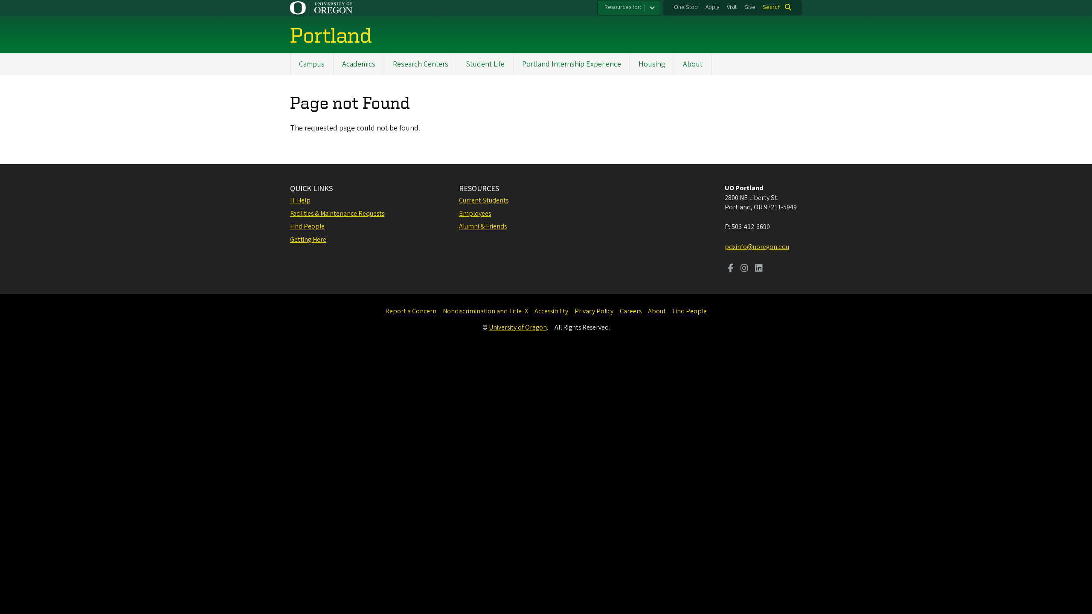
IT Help (300, 200)
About (693, 64)
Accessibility (551, 311)
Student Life (485, 64)
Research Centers (420, 64)
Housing (652, 64)
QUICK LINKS (311, 188)
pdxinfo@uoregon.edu (757, 247)
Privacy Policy (594, 311)
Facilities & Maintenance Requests (337, 213)
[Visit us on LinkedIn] (759, 269)
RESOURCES (479, 188)
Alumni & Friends (483, 226)
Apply (712, 7)
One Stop (686, 7)
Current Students (483, 200)
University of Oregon (518, 327)
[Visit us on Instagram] (744, 269)
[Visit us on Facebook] (731, 269)
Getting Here (308, 239)
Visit (732, 7)
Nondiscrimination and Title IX (485, 311)
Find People (307, 226)
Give (749, 7)
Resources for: (622, 7)
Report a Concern (410, 311)
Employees (475, 213)
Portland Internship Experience (571, 64)
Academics (358, 64)
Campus (312, 64)
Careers (631, 311)
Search (772, 7)
